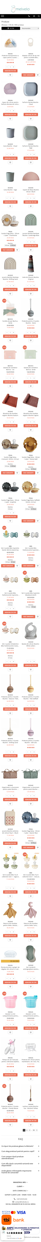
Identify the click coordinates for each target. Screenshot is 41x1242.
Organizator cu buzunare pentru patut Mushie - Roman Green (30, 788)
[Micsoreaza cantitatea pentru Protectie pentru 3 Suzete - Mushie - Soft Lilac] (27, 752)
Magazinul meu (19, 1182)
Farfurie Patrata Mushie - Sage (30, 147)
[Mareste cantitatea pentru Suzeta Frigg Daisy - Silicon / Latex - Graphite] (13, 512)
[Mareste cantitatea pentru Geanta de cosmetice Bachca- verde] (34, 378)
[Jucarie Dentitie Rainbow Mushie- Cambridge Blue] (30, 220)
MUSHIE (30, 100)
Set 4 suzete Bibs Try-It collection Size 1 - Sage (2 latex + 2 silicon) (10, 876)
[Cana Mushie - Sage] (10, 176)
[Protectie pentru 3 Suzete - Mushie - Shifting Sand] (10, 727)
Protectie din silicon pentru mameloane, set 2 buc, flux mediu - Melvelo (31, 1060)
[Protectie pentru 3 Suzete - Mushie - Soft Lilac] (30, 727)
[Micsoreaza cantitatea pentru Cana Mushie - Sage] (6, 198)
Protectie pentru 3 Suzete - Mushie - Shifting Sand (10, 741)
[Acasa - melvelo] (20, 9)
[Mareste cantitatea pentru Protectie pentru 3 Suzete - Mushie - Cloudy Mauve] (13, 1116)
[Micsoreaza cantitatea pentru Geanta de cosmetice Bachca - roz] (6, 378)
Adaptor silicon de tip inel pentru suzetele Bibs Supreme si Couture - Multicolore (30, 56)
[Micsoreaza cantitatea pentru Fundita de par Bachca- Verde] (6, 332)
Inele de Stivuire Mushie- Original (30, 278)
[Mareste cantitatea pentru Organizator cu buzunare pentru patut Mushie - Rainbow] (13, 795)
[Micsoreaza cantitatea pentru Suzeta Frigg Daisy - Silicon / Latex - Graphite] (6, 512)
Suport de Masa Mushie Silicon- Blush (31, 191)
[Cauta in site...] (39, 16)
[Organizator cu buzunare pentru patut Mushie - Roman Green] (30, 774)
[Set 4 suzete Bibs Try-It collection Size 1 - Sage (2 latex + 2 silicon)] (10, 861)
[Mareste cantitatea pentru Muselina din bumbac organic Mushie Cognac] (34, 422)
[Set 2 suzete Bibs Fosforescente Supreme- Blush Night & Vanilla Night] (10, 579)
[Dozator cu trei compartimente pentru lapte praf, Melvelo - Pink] (10, 1000)
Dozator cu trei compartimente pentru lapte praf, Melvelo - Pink (10, 1015)
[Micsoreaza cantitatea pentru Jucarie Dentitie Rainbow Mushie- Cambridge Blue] (27, 242)
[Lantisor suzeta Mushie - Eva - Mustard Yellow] (30, 1093)
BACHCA (10, 319)
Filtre (11, 28)
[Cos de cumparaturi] (34, 16)
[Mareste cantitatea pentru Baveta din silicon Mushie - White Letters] (34, 661)
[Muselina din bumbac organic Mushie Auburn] (10, 400)
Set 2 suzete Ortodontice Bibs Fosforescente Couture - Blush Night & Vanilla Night (10, 645)
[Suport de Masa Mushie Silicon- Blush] (30, 176)
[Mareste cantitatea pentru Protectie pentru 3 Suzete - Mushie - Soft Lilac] (34, 752)
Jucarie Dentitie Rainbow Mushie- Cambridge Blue (30, 234)
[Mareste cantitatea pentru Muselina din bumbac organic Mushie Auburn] (13, 422)
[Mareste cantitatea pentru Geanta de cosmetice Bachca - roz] (13, 378)
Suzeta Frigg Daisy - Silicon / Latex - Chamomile (10, 234)
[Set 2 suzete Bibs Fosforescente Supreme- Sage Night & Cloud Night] (30, 534)
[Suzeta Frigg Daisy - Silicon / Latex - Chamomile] (10, 220)
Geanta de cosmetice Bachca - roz (10, 369)
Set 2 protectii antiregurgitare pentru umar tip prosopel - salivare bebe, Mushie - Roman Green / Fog (30, 968)
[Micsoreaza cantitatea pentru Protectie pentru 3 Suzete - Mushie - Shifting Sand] (6, 752)
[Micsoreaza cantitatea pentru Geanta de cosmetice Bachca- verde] (27, 378)
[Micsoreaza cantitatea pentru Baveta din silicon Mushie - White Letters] (27, 661)
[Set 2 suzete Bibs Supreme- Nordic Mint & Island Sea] (10, 534)
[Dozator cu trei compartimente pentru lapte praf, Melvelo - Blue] (30, 1000)
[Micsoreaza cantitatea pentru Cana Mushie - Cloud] (6, 154)
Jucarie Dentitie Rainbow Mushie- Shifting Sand (10, 278)
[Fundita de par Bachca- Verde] (10, 307)
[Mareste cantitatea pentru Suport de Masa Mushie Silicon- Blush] (34, 198)
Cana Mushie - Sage (10, 190)
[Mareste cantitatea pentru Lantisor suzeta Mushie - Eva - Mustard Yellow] (34, 1116)
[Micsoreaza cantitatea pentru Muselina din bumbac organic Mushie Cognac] (27, 422)
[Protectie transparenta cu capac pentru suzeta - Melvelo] (10, 42)
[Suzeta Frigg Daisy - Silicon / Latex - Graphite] (10, 486)
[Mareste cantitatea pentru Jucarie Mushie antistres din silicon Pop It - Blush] (13, 839)
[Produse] (2, 16)
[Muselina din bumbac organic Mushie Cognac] (30, 400)
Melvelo (10, 54)
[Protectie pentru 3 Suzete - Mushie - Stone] (30, 307)
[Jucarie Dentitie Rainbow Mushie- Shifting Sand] (10, 264)
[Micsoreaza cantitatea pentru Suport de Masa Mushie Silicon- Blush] (27, 198)
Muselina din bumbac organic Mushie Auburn (10, 414)
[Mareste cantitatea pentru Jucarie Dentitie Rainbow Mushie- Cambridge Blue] (34, 242)
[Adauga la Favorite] (10, 75)
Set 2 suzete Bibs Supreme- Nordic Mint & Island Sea (10, 549)
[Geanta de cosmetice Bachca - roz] (10, 354)
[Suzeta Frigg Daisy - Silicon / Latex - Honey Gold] (30, 444)
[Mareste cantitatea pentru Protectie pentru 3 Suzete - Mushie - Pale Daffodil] (34, 705)
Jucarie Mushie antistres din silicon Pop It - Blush (10, 832)
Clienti (20, 1186)
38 (34, 1130)
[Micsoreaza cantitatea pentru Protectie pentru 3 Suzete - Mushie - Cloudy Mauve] (6, 1116)
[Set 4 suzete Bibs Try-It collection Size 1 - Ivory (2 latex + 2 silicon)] (30, 861)
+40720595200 (21, 1199)
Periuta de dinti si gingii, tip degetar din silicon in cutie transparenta (10, 968)
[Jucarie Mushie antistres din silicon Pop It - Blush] (10, 817)
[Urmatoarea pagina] (36, 1130)
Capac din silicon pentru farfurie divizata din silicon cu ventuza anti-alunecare (10, 103)
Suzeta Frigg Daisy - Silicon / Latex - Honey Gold (31, 458)
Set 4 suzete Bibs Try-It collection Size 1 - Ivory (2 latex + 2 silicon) (30, 876)
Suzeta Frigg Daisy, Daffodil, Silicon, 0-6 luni (30, 501)
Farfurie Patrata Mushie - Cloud (30, 103)
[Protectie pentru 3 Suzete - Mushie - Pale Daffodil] (30, 683)
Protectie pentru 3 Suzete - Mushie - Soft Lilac (31, 741)
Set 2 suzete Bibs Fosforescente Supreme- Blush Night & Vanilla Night (10, 594)
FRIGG (10, 231)
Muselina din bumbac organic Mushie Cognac (31, 414)
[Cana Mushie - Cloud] (10, 132)
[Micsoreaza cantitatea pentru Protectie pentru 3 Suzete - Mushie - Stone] (27, 332)
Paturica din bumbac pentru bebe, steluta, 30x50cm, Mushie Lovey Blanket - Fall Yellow (10, 924)
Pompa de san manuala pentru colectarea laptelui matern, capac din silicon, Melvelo (10, 1060)
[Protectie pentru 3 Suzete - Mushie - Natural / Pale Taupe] (10, 683)
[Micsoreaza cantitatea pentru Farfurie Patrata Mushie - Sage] (27, 154)
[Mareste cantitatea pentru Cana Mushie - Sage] (13, 198)
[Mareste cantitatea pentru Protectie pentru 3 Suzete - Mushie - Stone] (34, 332)
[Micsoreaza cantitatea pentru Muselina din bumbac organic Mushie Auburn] (6, 422)
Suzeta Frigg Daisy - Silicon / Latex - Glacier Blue (31, 832)
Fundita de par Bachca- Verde (10, 322)
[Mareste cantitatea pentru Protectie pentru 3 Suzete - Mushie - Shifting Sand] (13, 752)
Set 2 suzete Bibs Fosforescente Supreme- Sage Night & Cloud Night (30, 549)
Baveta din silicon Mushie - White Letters (31, 645)
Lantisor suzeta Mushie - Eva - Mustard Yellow (31, 1107)
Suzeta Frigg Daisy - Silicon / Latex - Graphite (10, 501)
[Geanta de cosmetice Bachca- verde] (30, 354)
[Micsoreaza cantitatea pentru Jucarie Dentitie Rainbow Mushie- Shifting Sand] (6, 285)
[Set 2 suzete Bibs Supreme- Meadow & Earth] (30, 579)
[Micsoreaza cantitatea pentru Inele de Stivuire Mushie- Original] (27, 285)
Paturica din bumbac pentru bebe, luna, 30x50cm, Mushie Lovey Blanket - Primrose (31, 924)
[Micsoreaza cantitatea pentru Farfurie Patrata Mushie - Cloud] (27, 110)
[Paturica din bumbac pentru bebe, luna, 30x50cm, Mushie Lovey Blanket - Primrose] (30, 910)
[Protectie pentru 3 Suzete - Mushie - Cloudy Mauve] (10, 1093)
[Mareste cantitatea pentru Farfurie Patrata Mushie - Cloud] (34, 110)
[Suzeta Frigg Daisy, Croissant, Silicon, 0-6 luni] (10, 444)
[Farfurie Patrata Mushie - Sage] (30, 132)
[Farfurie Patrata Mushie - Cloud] (30, 89)
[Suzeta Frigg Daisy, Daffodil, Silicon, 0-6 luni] (30, 486)
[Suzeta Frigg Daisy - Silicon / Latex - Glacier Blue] (30, 817)
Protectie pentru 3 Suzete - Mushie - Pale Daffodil (31, 698)
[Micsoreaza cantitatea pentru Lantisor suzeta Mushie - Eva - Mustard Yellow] (27, 1116)
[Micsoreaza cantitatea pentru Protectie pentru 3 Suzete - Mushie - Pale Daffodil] (27, 705)
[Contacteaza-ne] (29, 16)
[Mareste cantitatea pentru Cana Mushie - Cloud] (13, 154)
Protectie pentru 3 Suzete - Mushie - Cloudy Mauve (10, 1107)
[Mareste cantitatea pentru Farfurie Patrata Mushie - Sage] (34, 154)
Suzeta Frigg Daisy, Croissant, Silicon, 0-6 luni (10, 458)
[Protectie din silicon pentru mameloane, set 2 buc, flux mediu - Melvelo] (30, 1046)
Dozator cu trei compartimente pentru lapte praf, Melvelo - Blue (30, 1015)
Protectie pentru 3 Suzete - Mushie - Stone (31, 322)
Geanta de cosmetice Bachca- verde (31, 369)
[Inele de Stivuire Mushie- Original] (30, 264)
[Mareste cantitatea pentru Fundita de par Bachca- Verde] (13, 332)
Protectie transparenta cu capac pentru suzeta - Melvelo (10, 56)
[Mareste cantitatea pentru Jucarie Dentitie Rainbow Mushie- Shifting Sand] (13, 285)
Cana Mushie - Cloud (10, 146)
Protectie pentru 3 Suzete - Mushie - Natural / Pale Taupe (10, 698)
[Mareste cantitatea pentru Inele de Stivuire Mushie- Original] (34, 285)
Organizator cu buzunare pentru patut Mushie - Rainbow (10, 788)
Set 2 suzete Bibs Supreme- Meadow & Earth (31, 594)
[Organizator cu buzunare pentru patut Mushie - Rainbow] (10, 774)
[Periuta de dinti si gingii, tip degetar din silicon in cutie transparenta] (10, 954)
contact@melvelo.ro (22, 1202)
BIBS (10, 546)
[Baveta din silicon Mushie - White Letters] (30, 630)
